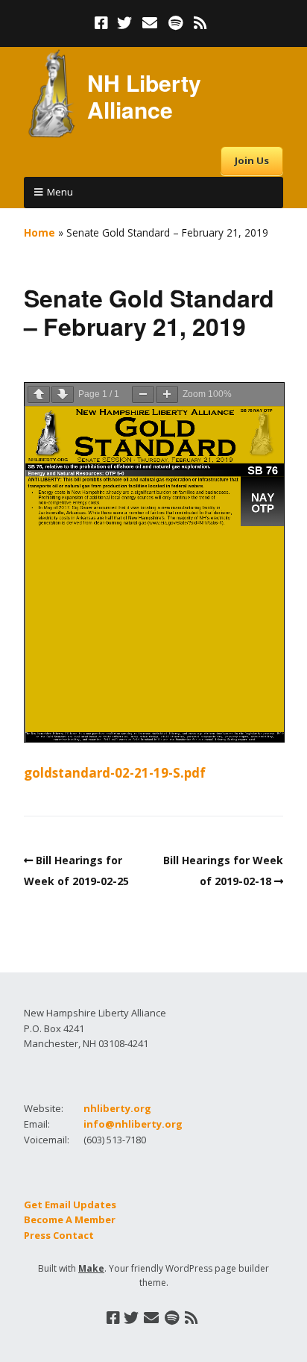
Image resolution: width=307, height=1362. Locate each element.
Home (39, 232)
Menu (60, 192)
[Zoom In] (167, 394)
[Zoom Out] (143, 394)
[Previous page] (39, 394)
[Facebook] (103, 23)
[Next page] (62, 394)
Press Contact (59, 1235)
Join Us (252, 160)
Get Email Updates (70, 1204)
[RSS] (201, 23)
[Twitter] (124, 23)
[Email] (150, 23)
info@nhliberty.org (133, 1124)
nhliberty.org (117, 1108)
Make (91, 1268)
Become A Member (69, 1219)
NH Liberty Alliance (144, 95)
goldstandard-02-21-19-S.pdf (115, 772)
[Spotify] (175, 23)
